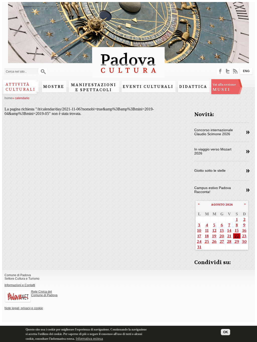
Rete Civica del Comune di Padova (44, 293)
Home (8, 98)
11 (207, 230)
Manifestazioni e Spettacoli (93, 87)
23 (244, 236)
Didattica (193, 86)
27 (222, 241)
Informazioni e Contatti (20, 285)
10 (199, 230)
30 (244, 241)
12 (214, 230)
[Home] (128, 75)
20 (221, 236)
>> (247, 132)
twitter (228, 71)
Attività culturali (20, 87)
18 (207, 236)
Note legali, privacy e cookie (24, 308)
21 (229, 236)
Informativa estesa (89, 338)
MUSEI (224, 87)
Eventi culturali (148, 86)
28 (229, 241)
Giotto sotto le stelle (210, 170)
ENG (246, 71)
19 (214, 236)
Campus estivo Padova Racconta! (212, 190)
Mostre (53, 86)
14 (229, 230)
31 (199, 247)
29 (236, 241)
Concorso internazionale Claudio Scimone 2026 (213, 132)
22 (236, 236)
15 (237, 230)
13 (222, 230)
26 (214, 241)
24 (199, 241)
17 (199, 236)
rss (235, 71)
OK (225, 332)
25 (207, 241)
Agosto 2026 (222, 205)
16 (244, 230)
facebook (220, 71)
